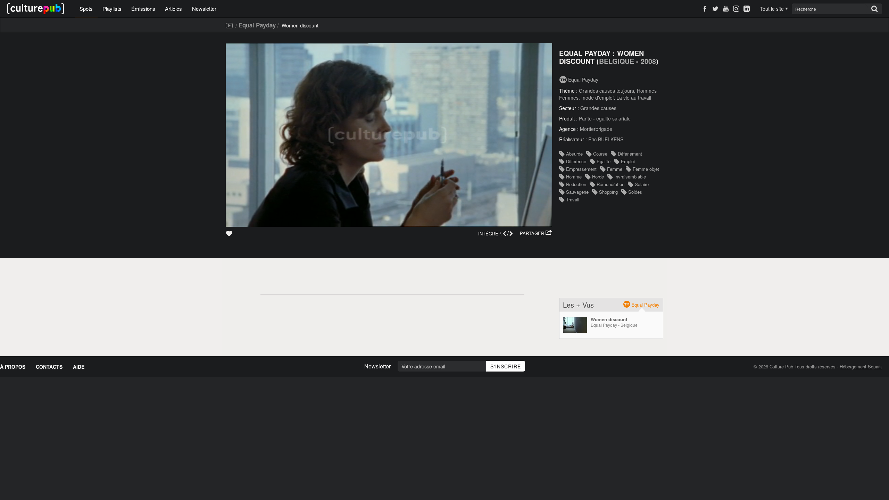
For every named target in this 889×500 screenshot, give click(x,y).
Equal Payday (257, 25)
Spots (86, 8)
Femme (614, 169)
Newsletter (204, 8)
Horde (598, 176)
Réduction (576, 184)
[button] (536, 233)
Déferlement (630, 153)
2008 (648, 61)
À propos (12, 366)
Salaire (642, 184)
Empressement (581, 169)
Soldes (635, 192)
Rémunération (610, 184)
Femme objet (646, 169)
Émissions (143, 8)
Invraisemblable (630, 176)
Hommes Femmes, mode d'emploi (608, 94)
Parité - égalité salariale (605, 118)
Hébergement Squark (861, 366)
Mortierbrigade (596, 128)
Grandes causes (598, 108)
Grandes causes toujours (606, 90)
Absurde (574, 153)
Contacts (49, 366)
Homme (574, 176)
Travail (572, 199)
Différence (576, 161)
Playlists (112, 8)
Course (600, 153)
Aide (78, 366)
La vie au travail (633, 97)
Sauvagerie (577, 192)
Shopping (608, 192)
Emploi (628, 161)
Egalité (603, 161)
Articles (173, 8)
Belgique (616, 61)
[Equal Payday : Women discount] (575, 325)
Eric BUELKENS (605, 139)
